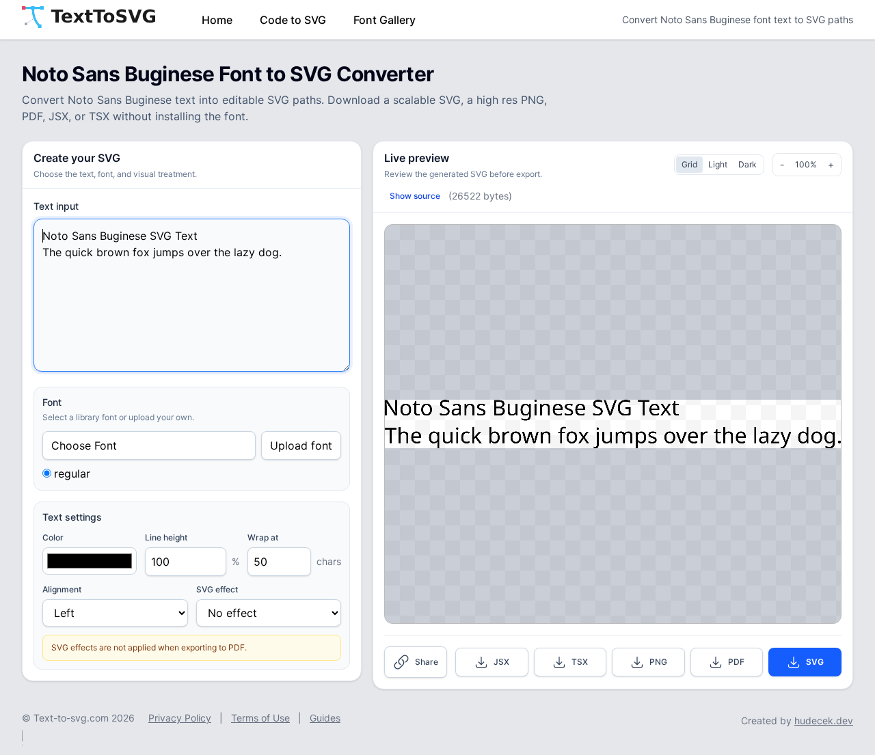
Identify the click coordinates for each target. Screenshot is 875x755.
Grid (689, 164)
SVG (815, 662)
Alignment (61, 589)
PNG (658, 662)
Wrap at (262, 537)
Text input (56, 206)
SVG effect (217, 589)
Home (217, 20)
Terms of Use (260, 718)
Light (717, 164)
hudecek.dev (823, 720)
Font (52, 402)
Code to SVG (293, 20)
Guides (325, 718)
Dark (747, 164)
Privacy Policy (179, 718)
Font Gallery (384, 20)
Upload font (301, 445)
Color (53, 537)
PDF (736, 662)
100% (806, 164)
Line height (166, 537)
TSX (579, 662)
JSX (501, 662)
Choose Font (84, 445)
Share (426, 662)
